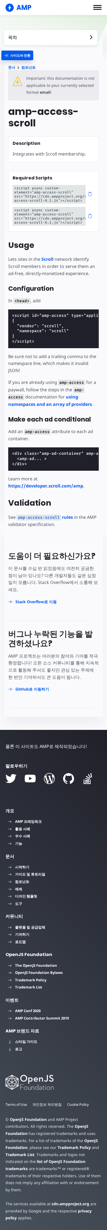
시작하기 (22, 867)
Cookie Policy (78, 1104)
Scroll (47, 259)
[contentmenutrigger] (50, 37)
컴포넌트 (28, 67)
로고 (18, 1048)
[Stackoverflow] (87, 778)
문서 (11, 67)
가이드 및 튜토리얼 (30, 874)
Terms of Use (16, 1104)
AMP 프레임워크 (28, 821)
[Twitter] (10, 778)
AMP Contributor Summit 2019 (42, 1018)
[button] (97, 7)
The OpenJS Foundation (36, 965)
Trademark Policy (30, 979)
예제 (18, 889)
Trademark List (28, 987)
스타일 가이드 (26, 1041)
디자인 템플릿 (26, 896)
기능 (18, 843)
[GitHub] (68, 778)
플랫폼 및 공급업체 (30, 927)
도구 (18, 903)
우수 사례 (22, 835)
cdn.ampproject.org (70, 1203)
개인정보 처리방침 (47, 1104)
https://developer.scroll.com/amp (45, 486)
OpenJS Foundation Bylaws (39, 972)
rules (45, 517)
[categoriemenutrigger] (17, 55)
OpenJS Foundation (28, 1119)
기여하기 (22, 934)
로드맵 (20, 941)
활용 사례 (22, 828)
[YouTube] (30, 778)
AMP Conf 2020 (28, 1010)
